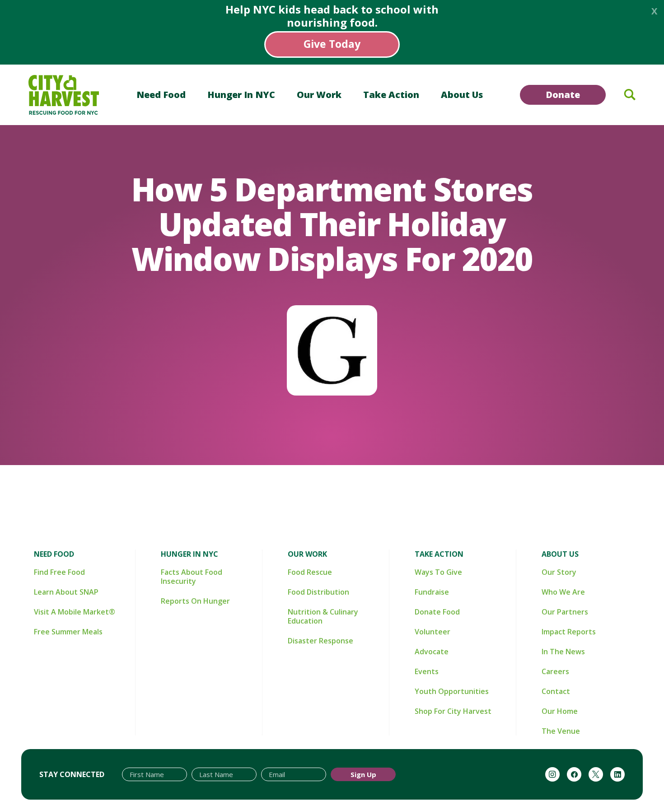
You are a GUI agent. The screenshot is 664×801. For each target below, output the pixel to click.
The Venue (561, 731)
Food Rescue (310, 572)
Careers (555, 671)
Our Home (560, 711)
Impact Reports (569, 632)
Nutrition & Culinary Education (323, 616)
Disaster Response (320, 641)
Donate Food (437, 612)
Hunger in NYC (241, 94)
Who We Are (563, 592)
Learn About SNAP (66, 592)
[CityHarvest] (63, 95)
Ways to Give (438, 572)
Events (427, 671)
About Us (462, 94)
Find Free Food (59, 572)
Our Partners (565, 612)
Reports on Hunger (195, 601)
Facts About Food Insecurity (191, 576)
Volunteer (432, 632)
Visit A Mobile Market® (74, 612)
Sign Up (363, 774)
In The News (563, 652)
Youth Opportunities (452, 691)
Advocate (432, 652)
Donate (563, 94)
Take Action (391, 94)
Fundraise (432, 592)
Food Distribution (318, 592)
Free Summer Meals (68, 632)
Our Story (559, 572)
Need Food (161, 94)
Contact (556, 691)
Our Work (319, 94)
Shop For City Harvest (453, 711)
